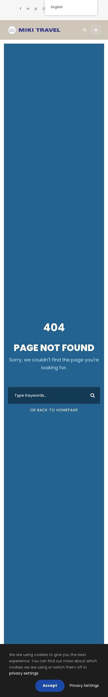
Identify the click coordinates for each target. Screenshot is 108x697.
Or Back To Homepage (54, 410)
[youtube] (36, 9)
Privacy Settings (84, 685)
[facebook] (20, 9)
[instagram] (43, 9)
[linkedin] (28, 9)
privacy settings (23, 673)
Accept (50, 685)
